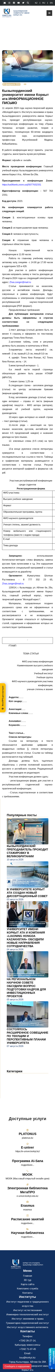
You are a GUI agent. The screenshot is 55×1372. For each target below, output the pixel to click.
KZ (36, 3)
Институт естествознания (27, 1310)
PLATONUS (27, 1134)
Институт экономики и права (27, 1318)
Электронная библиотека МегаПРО (27, 1190)
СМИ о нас (15, 1085)
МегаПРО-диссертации (3, 696)
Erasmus (27, 1205)
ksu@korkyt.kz (27, 1357)
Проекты (13, 1089)
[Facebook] (14, 3)
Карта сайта (27, 1284)
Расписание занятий (27, 1219)
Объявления (16, 1080)
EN (51, 3)
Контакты (27, 1292)
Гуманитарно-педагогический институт (27, 1323)
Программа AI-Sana (27, 1161)
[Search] (28, 3)
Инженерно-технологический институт (27, 1314)
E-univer (27, 1147)
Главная (27, 1275)
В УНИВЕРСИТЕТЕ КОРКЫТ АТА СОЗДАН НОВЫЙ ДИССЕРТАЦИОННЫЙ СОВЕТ (27, 893)
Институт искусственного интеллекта (27, 1327)
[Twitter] (23, 3)
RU (43, 3)
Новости (15, 1076)
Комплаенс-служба (27, 1288)
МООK (27, 1174)
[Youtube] (18, 3)
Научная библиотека (27, 1233)
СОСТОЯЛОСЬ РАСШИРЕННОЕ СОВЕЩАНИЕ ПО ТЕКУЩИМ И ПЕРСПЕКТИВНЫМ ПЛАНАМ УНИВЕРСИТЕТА (27, 1036)
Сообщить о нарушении (17, 1366)
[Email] (4, 3)
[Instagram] (9, 3)
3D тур (27, 1280)
